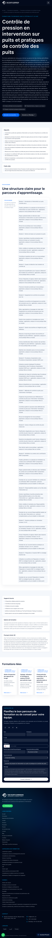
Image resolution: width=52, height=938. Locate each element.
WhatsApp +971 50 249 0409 (35, 921)
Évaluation (4, 824)
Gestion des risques (6, 882)
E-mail (5, 737)
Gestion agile (5, 868)
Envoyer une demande (7, 835)
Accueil (3, 10)
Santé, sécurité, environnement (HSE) (10, 871)
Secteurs (4, 822)
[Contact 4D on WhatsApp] (3, 935)
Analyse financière (6, 895)
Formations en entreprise (12, 10)
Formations (4, 816)
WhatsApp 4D (8, 805)
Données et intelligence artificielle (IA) (10, 887)
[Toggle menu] (48, 2)
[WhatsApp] (5, 727)
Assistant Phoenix (44, 934)
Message (6, 766)
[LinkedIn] (16, 727)
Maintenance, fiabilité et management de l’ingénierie (13, 875)
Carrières (4, 837)
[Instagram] (9, 727)
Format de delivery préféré (33, 749)
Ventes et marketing (6, 858)
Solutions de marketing (7, 900)
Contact (4, 831)
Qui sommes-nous (6, 829)
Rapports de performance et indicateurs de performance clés (15, 893)
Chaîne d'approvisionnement (8, 902)
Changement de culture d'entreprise (10, 860)
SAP (3, 866)
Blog (3, 833)
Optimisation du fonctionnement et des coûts (12, 889)
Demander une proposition (10, 115)
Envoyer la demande (25, 779)
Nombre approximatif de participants (12, 749)
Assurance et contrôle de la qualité (9, 897)
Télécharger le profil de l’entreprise (9, 844)
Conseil (3, 820)
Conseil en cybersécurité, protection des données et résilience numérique (18, 906)
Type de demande (8, 755)
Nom (5, 731)
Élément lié (6, 761)
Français (16, 929)
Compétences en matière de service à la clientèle (13, 873)
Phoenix (4, 827)
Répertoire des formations (8, 818)
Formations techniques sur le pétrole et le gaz (30, 10)
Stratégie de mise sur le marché (9, 884)
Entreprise (29, 731)
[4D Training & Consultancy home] (10, 2)
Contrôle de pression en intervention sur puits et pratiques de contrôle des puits (21, 12)
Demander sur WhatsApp (28, 115)
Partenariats (5, 842)
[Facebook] (12, 727)
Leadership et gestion (7, 851)
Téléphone (6, 743)
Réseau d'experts (6, 839)
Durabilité (4, 891)
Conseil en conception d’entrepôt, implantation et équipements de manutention (19, 904)
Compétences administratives (8, 855)
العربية (10, 929)
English (4, 929)
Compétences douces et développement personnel (13, 853)
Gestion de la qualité (6, 864)
